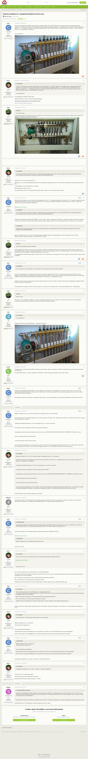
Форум (3, 6)
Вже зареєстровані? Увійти (72, 2)
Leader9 (8, 366)
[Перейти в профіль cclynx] (3, 16)
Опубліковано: (20, 23)
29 (8, 697)
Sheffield (8, 687)
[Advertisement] (38, 163)
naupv (8, 107)
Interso (8, 80)
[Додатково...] (84, 23)
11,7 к (9, 322)
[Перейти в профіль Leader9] (8, 371)
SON (8, 312)
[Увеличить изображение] (81, 693)
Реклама (14, 6)
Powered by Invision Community (44, 757)
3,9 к (9, 377)
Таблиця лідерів (28, 6)
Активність (20, 6)
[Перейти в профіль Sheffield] (8, 692)
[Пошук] (46, 2)
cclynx (9, 16)
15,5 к (9, 117)
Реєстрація (83, 2)
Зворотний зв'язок (46, 754)
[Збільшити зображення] (40, 98)
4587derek (8, 497)
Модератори (46, 6)
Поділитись (14, 18)
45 (8, 33)
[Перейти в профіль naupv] (8, 112)
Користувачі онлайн (38, 6)
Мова (39, 754)
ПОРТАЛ (53, 6)
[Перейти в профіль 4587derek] (8, 502)
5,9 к (9, 90)
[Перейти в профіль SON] (8, 317)
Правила (9, 6)
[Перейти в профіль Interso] (8, 85)
